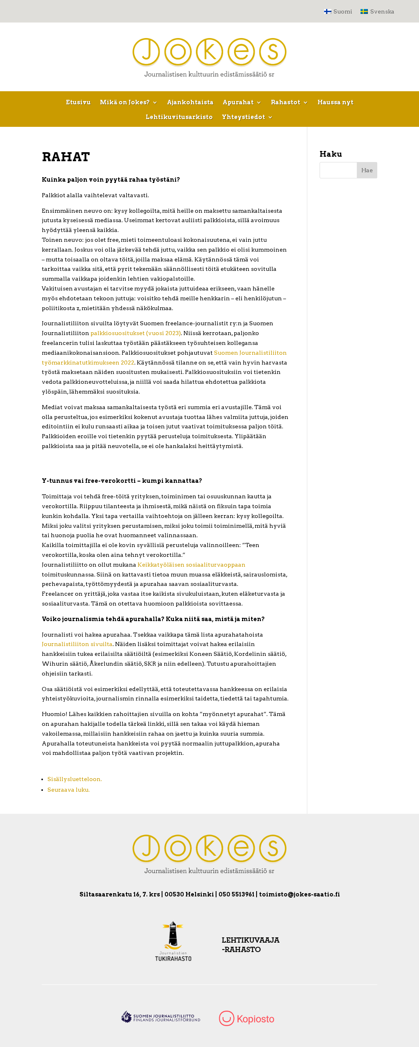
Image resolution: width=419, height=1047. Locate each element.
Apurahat (238, 102)
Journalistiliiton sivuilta (77, 644)
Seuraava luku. (68, 789)
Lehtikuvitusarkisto (179, 117)
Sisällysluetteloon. (74, 779)
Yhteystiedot (243, 117)
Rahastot (285, 102)
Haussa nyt (336, 102)
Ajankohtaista (190, 102)
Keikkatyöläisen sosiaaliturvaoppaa (189, 564)
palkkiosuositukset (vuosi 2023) (135, 333)
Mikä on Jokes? (125, 102)
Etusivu (78, 102)
